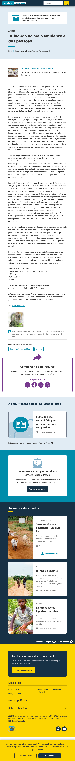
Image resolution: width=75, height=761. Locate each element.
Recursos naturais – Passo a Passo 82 (37, 443)
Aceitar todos (49, 756)
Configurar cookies (25, 756)
